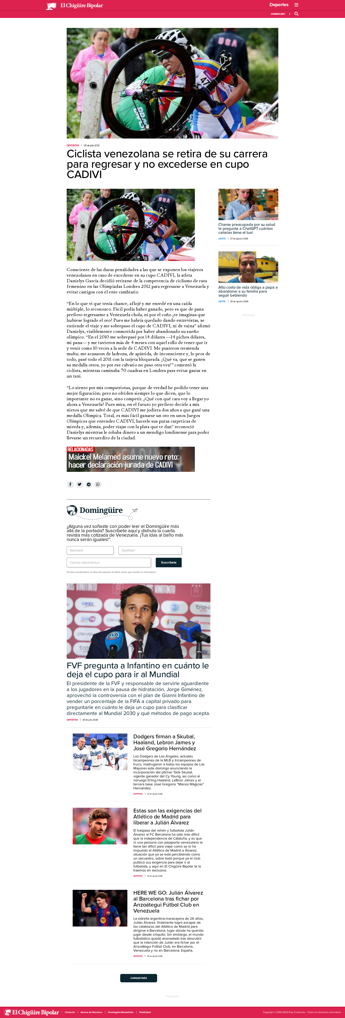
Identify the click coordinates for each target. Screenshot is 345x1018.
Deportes (279, 5)
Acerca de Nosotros (91, 1012)
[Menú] (296, 5)
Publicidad (145, 1012)
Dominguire (278, 14)
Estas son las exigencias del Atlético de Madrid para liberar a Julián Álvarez (167, 816)
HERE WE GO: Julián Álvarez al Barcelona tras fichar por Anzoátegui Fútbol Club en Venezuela (168, 901)
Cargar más (138, 978)
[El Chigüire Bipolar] (74, 6)
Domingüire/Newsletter (121, 1012)
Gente (222, 238)
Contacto (70, 1012)
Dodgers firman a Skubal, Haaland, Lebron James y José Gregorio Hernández (164, 742)
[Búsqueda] (296, 14)
